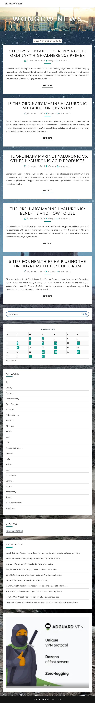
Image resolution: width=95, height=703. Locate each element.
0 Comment (65, 61)
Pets (8, 459)
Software (9, 481)
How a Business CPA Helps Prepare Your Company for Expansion (33, 558)
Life (7, 442)
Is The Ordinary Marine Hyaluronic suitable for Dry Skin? (47, 105)
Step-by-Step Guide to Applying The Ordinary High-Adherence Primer (47, 53)
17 (56, 347)
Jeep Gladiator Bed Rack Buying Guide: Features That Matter (31, 569)
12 (78, 343)
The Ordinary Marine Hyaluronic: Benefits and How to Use (47, 210)
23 (43, 352)
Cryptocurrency (12, 398)
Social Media (11, 475)
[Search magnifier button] (86, 314)
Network (9, 453)
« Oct (8, 360)
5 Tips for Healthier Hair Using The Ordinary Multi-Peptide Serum (47, 263)
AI (7, 382)
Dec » (13, 360)
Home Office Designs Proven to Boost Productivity (27, 580)
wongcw (52, 61)
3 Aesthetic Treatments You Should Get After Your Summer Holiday (34, 575)
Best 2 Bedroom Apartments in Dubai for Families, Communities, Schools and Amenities (43, 553)
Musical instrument (14, 448)
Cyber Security (12, 404)
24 (56, 352)
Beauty (9, 387)
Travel (8, 497)
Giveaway (10, 426)
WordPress (10, 508)
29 (31, 356)
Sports (9, 486)
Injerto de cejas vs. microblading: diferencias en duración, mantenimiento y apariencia (42, 602)
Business (9, 393)
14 (18, 347)
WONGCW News (13, 3)
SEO (7, 470)
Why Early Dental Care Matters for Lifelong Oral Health (29, 564)
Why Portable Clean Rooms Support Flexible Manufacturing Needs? (34, 591)
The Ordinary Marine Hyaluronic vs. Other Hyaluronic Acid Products (47, 158)
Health (9, 431)
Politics (9, 464)
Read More (48, 85)
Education (10, 409)
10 (56, 343)
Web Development (14, 502)
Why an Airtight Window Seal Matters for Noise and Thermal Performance (37, 586)
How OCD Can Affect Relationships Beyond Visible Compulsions (32, 597)
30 (43, 356)
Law (7, 437)
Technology (11, 491)
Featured (9, 420)
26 (78, 352)
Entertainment (12, 415)
